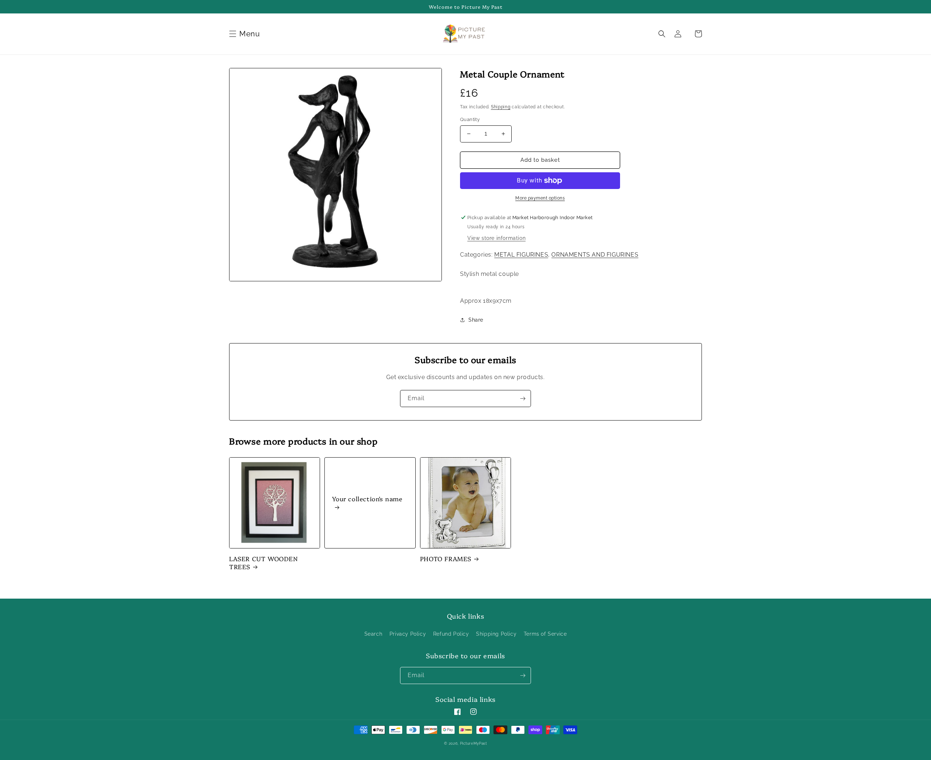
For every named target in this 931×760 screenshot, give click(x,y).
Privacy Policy (407, 634)
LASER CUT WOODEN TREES (263, 563)
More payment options (540, 198)
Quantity (470, 119)
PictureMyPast (473, 743)
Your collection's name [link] (367, 499)
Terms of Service (545, 634)
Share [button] (475, 320)
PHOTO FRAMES (445, 559)
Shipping (501, 106)
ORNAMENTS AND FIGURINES (594, 254)
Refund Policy (451, 634)
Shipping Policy (496, 634)
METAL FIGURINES (521, 254)
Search (373, 634)
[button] (245, 34)
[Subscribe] (523, 398)
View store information (496, 238)
